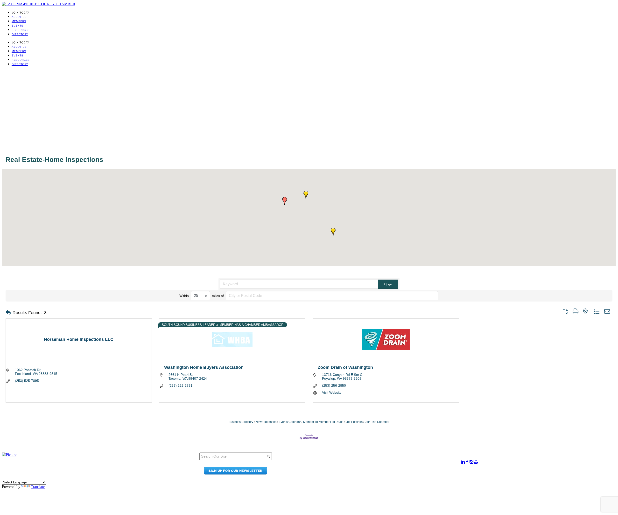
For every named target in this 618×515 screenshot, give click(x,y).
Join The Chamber (377, 422)
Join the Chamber (378, 473)
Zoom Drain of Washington (345, 367)
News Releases (266, 422)
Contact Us (372, 468)
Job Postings (354, 422)
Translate (38, 487)
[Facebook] (467, 462)
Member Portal (376, 459)
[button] (284, 201)
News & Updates (377, 464)
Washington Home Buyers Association (204, 367)
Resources (20, 30)
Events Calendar (290, 422)
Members (19, 21)
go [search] (390, 284)
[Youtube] (476, 462)
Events (17, 25)
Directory (20, 34)
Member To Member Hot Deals (323, 422)
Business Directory (241, 422)
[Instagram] (471, 462)
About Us (19, 17)
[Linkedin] (463, 462)
